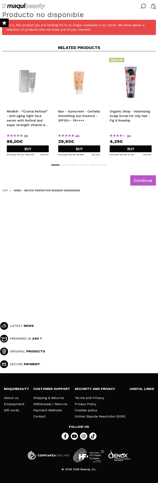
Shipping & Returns (48, 398)
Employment (14, 404)
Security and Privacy (95, 389)
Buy (27, 149)
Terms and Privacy (89, 398)
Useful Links (142, 389)
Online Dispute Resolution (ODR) (100, 416)
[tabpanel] (28, 107)
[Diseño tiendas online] (119, 455)
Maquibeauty (16, 389)
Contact (39, 416)
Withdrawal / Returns (50, 404)
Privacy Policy (85, 404)
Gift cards (11, 410)
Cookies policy (86, 410)
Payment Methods (47, 410)
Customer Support (51, 389)
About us (11, 398)
